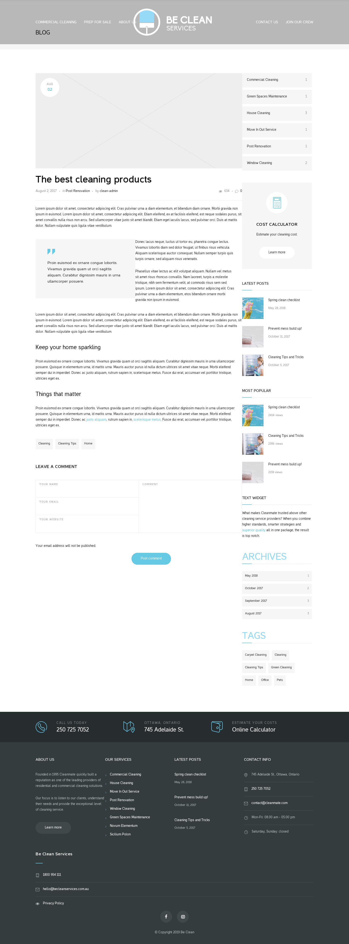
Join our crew (299, 22)
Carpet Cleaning (256, 655)
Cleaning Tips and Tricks (286, 357)
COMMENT (150, 484)
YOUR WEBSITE (51, 519)
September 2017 (277, 601)
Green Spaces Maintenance (277, 96)
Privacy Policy (53, 903)
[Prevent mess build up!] (253, 336)
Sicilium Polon (120, 834)
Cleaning (44, 443)
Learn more (277, 252)
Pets (280, 680)
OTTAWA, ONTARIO (162, 723)
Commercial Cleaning (56, 22)
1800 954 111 (52, 875)
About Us (127, 22)
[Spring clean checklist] (253, 308)
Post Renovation (78, 191)
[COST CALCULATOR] (277, 206)
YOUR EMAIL (49, 502)
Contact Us (267, 22)
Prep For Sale (97, 22)
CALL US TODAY (72, 723)
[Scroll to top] (336, 931)
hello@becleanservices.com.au (66, 889)
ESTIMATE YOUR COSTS (254, 723)
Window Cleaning (277, 163)
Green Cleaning (281, 667)
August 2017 (277, 613)
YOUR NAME (48, 484)
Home (88, 443)
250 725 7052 (73, 730)
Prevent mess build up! (285, 328)
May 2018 (277, 575)
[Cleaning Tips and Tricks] (253, 365)
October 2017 (277, 588)
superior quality (253, 530)
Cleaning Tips (67, 443)
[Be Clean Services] (174, 22)
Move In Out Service (277, 129)
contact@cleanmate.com (269, 803)
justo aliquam (96, 419)
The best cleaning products (94, 180)
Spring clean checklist (284, 300)
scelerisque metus (147, 419)
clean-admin (109, 191)
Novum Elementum (123, 826)
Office (265, 680)
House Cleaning (277, 113)
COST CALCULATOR (277, 224)
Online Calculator (253, 730)
